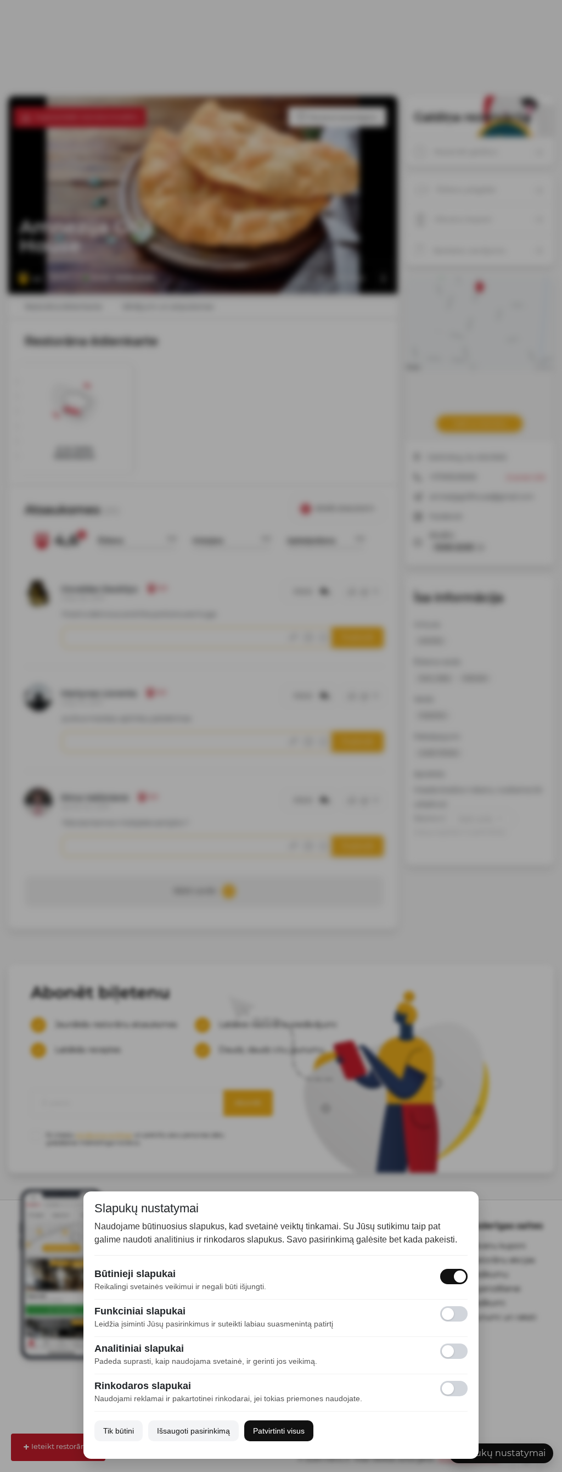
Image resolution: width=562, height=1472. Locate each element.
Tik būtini (118, 1430)
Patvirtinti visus (279, 1430)
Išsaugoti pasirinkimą (193, 1430)
